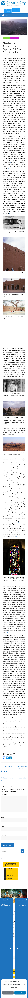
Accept (20, 992)
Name (3, 817)
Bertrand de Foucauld (17, 55)
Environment (6, 38)
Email (3, 826)
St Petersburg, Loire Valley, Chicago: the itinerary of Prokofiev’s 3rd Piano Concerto (14, 769)
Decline (8, 992)
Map (16, 10)
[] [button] (14, 754)
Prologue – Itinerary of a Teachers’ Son (14, 779)
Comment (4, 794)
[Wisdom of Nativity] (14, 889)
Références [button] (7, 754)
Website (3, 835)
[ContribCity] (3, 15)
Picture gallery (8, 10)
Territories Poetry (15, 38)
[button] (6, 80)
